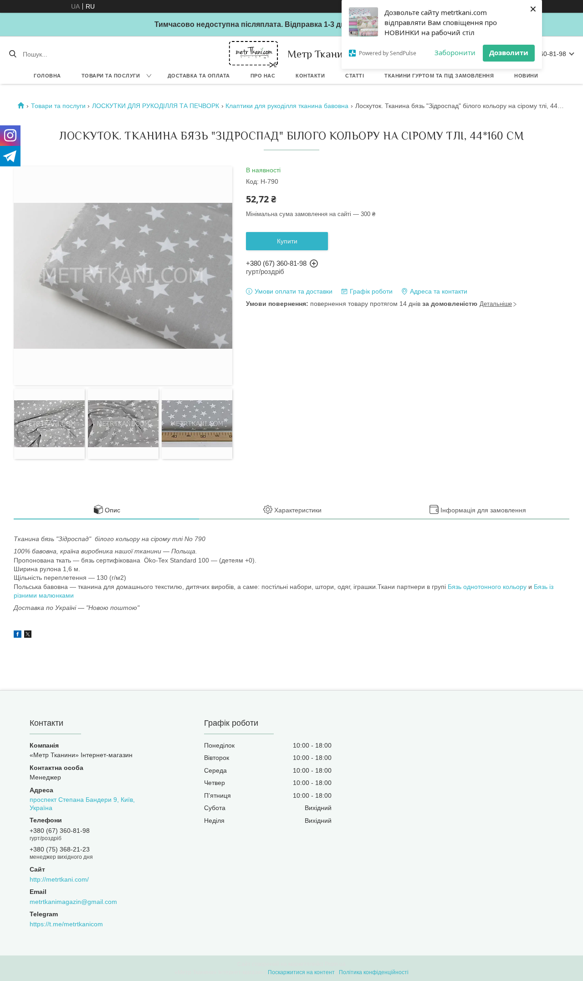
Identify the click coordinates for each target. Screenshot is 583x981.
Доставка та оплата (199, 75)
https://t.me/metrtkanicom (66, 924)
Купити (287, 241)
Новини (526, 75)
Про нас (263, 75)
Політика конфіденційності (374, 972)
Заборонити (455, 52)
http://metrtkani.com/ (59, 879)
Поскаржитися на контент (301, 972)
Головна (47, 75)
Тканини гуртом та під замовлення (439, 75)
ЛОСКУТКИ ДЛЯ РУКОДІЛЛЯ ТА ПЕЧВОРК (155, 105)
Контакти (310, 75)
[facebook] (17, 635)
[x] (27, 635)
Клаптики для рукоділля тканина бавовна (286, 105)
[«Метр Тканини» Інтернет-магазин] (253, 54)
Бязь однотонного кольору (487, 586)
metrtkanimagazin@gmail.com (73, 901)
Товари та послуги (111, 75)
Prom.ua (335, 964)
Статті (354, 75)
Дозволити (508, 52)
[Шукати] (12, 54)
